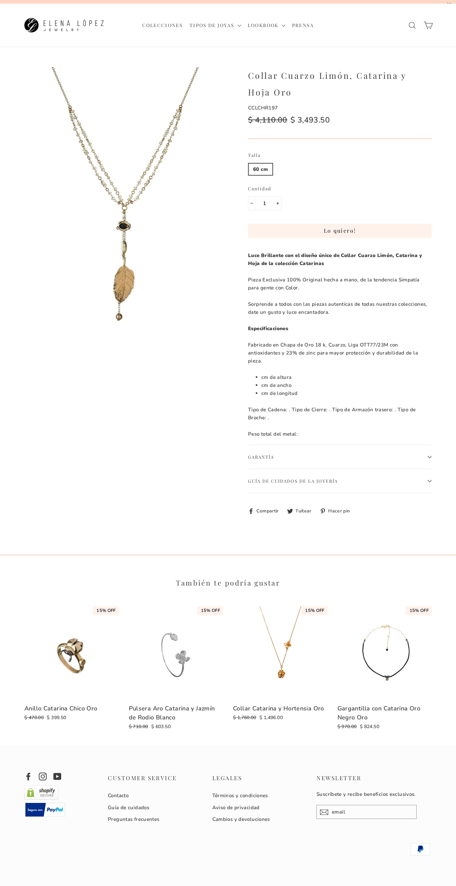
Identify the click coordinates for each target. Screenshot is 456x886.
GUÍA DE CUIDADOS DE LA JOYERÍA (293, 481)
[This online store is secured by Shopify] (41, 798)
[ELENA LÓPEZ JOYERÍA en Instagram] (43, 776)
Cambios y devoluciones (241, 819)
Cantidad (259, 188)
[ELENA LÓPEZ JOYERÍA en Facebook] (28, 776)
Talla (254, 155)
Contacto (118, 795)
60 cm (260, 169)
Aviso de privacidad (236, 807)
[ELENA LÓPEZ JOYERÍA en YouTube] (57, 776)
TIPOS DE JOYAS (213, 25)
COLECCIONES (162, 25)
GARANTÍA (261, 457)
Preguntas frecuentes (134, 819)
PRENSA (303, 25)
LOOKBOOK (264, 25)
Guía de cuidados (128, 807)
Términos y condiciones (240, 795)
